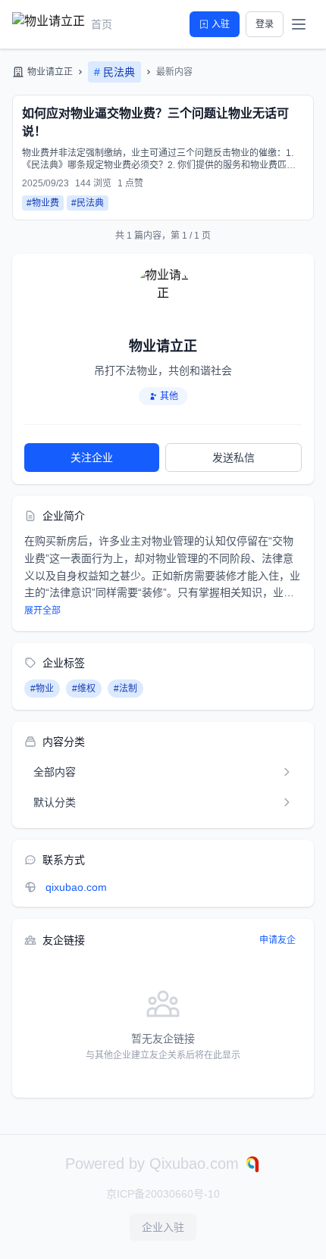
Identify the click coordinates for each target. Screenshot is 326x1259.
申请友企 (277, 940)
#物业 (42, 688)
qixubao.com (76, 887)
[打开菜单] (299, 24)
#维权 (84, 688)
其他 (169, 396)
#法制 (125, 688)
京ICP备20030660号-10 (163, 1194)
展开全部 (42, 610)
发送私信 (233, 457)
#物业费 (43, 203)
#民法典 (87, 203)
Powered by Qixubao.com (154, 1163)
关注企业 (92, 457)
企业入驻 (163, 1227)
